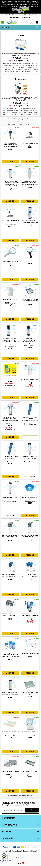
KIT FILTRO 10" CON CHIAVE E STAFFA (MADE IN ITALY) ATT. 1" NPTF (10, 537)
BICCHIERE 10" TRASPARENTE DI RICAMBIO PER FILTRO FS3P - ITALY (30, 143)
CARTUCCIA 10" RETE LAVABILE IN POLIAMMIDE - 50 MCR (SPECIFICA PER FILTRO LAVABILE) (29, 183)
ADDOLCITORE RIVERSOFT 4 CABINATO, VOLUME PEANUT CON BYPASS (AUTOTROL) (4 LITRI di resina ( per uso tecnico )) (21, 99)
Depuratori (5, 27)
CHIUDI (20, 12)
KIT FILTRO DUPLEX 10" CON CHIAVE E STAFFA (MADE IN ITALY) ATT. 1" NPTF (10, 615)
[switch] (4, 861)
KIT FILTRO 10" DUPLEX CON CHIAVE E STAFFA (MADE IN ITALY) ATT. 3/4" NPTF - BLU (30, 576)
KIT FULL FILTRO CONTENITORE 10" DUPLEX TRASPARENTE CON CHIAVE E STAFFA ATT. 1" (10, 655)
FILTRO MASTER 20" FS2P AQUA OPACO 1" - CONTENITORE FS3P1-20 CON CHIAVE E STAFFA (29, 419)
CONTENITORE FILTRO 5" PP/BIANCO (10, 300)
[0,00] (38, 22)
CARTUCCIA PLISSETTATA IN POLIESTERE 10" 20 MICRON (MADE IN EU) (30, 222)
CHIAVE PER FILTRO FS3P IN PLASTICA (30, 260)
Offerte (20, 35)
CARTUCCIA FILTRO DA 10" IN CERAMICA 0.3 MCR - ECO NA (10, 221)
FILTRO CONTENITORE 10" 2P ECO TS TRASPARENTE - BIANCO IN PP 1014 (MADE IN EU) (10, 419)
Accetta (26, 10)
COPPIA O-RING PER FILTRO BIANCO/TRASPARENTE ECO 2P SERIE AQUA (30, 301)
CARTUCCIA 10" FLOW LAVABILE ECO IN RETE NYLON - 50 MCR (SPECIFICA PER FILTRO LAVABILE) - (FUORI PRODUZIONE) (10, 184)
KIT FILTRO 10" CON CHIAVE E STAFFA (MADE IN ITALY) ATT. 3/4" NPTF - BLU (10, 576)
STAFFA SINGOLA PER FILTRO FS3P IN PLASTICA (10, 772)
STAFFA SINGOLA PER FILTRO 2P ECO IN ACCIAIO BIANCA (30, 732)
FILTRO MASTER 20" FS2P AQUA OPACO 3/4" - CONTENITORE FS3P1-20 (10, 458)
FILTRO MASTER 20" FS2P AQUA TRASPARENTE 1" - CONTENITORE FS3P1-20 (30, 458)
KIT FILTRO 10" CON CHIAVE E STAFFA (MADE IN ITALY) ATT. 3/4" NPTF (29, 537)
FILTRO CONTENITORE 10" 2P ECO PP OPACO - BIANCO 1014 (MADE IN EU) (29, 379)
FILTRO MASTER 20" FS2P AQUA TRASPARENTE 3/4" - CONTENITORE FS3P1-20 (10, 497)
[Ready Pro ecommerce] (20, 863)
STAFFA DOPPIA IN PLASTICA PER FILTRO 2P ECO (30, 693)
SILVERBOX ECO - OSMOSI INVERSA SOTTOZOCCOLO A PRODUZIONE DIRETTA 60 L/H (20, 54)
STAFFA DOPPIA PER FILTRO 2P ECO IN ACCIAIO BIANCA (10, 732)
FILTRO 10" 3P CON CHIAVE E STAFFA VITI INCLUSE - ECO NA (10, 378)
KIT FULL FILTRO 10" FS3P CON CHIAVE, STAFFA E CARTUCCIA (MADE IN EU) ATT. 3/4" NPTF (30, 615)
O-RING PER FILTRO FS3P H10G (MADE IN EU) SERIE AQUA (30, 654)
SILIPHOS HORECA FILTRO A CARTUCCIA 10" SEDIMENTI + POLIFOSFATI (10, 694)
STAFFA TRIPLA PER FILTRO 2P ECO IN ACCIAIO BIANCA (29, 772)
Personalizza (17, 10)
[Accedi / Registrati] (32, 22)
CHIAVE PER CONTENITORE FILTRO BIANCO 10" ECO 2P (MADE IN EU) (10, 261)
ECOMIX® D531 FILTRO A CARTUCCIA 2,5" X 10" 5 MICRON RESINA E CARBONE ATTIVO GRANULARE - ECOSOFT (10, 341)
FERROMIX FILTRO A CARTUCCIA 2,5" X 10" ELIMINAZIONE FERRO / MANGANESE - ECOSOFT (30, 341)
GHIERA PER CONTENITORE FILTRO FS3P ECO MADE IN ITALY (30, 497)
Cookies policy (23, 8)
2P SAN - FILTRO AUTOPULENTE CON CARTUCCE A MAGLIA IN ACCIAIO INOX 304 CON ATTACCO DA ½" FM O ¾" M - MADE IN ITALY (10, 144)
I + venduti (20, 79)
